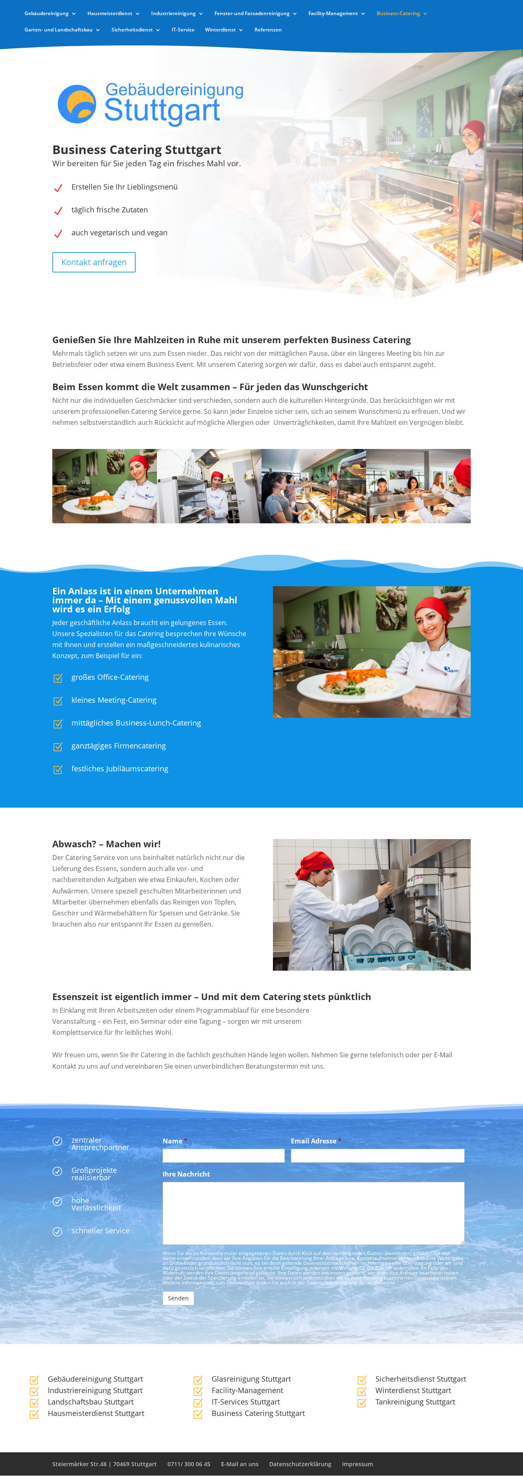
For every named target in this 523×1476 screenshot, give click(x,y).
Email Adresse (316, 1141)
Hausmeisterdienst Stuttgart (96, 1413)
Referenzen (268, 30)
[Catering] (209, 520)
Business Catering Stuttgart (258, 1413)
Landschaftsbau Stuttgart (91, 1402)
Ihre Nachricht (186, 1174)
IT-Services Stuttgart (246, 1402)
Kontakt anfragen (94, 262)
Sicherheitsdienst (132, 30)
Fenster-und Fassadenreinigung (252, 14)
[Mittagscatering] (314, 520)
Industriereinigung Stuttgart (95, 1390)
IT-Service (183, 30)
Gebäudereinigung (47, 14)
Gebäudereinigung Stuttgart (95, 1379)
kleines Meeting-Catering (114, 700)
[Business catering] (104, 520)
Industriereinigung (173, 14)
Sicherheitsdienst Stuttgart (420, 1379)
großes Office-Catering (110, 677)
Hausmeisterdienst (109, 14)
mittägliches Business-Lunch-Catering (136, 723)
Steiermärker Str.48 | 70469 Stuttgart (104, 1464)
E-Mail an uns (240, 1464)
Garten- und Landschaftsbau (59, 30)
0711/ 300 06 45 (189, 1464)
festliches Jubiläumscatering (120, 768)
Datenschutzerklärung (300, 1464)
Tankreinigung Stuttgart (415, 1402)
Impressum (357, 1464)
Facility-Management (333, 14)
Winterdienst (220, 30)
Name (175, 1141)
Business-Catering (398, 14)
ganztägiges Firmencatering (119, 745)
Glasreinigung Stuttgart (251, 1379)
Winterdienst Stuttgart (413, 1390)
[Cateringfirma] (418, 520)
